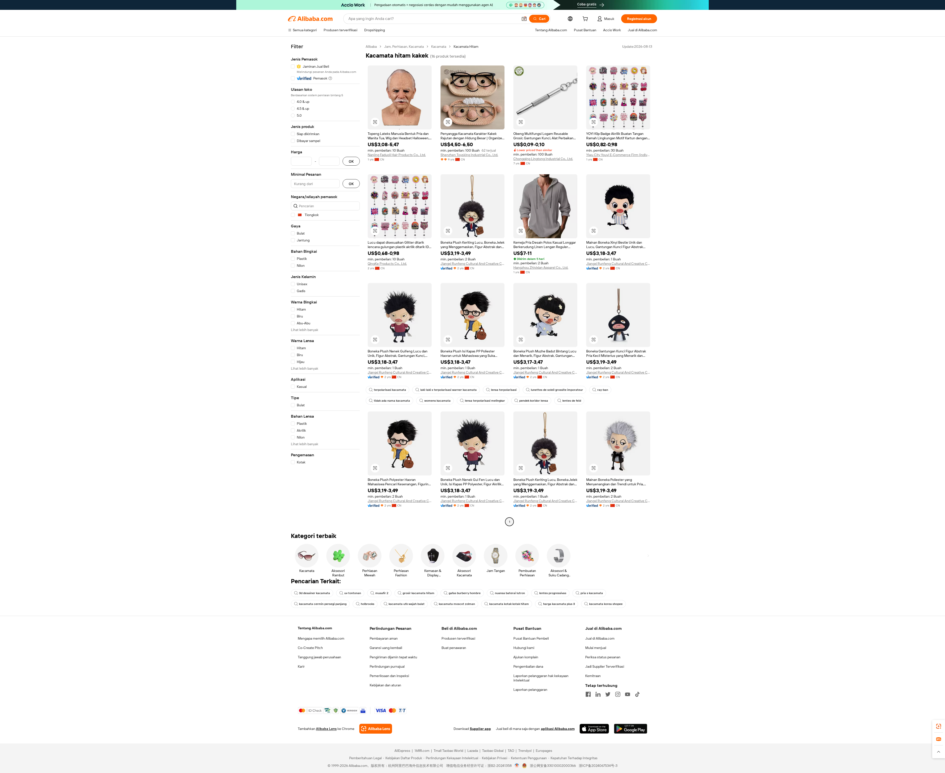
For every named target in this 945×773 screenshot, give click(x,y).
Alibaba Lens (326, 729)
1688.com (421, 751)
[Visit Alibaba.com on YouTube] (627, 694)
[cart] (586, 19)
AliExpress (402, 751)
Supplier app (480, 729)
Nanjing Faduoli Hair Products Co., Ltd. (397, 155)
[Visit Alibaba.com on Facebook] (588, 694)
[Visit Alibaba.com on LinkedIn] (598, 694)
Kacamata (438, 46)
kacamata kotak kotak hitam (509, 604)
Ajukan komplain (525, 657)
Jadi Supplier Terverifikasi (604, 666)
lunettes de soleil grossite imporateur (557, 390)
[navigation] (325, 284)
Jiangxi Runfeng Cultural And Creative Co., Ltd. (472, 264)
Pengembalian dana (528, 666)
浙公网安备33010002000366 (553, 766)
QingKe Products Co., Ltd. (387, 264)
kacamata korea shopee (606, 604)
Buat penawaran (453, 648)
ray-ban (602, 390)
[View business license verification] (517, 765)
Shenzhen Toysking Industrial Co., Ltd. (469, 155)
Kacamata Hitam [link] (466, 46)
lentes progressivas (552, 593)
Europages (544, 751)
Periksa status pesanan (602, 657)
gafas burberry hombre (465, 593)
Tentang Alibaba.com (315, 628)
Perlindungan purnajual (387, 666)
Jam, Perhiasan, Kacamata (404, 46)
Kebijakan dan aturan (385, 685)
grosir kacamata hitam (418, 593)
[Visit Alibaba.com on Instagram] (618, 694)
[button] (524, 19)
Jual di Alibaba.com (599, 638)
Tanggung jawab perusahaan (319, 657)
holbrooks (367, 604)
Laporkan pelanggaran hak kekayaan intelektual (540, 678)
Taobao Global (493, 751)
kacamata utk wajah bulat (407, 604)
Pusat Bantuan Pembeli (531, 638)
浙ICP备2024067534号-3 (598, 766)
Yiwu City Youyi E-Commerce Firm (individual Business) (618, 155)
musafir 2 (381, 593)
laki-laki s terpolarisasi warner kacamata (448, 390)
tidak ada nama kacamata (392, 400)
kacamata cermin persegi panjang (322, 604)
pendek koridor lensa (533, 400)
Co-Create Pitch (310, 648)
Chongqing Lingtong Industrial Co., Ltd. (543, 159)
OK (351, 161)
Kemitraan (593, 676)
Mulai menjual (595, 648)
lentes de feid (571, 400)
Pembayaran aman (384, 638)
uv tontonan (352, 593)
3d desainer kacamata (314, 593)
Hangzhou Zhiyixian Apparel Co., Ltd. (540, 267)
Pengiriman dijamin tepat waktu (393, 657)
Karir (301, 666)
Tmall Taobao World (448, 751)
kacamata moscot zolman (457, 604)
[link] (938, 726)
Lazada (472, 751)
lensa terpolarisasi (504, 390)
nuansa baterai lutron (510, 593)
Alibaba (371, 46)
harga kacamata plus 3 (559, 604)
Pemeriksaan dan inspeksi (389, 676)
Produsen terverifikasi (458, 638)
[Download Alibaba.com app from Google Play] (630, 729)
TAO (511, 751)
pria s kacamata (592, 593)
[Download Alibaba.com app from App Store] (594, 729)
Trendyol (525, 751)
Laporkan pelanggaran (530, 690)
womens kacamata (437, 400)
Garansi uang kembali (386, 648)
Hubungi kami (523, 648)
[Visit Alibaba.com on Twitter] (608, 694)
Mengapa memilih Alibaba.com (321, 638)
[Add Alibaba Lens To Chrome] (375, 729)
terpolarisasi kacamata (390, 390)
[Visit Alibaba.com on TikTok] (637, 694)
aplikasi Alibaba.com (558, 729)
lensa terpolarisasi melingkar (485, 400)
